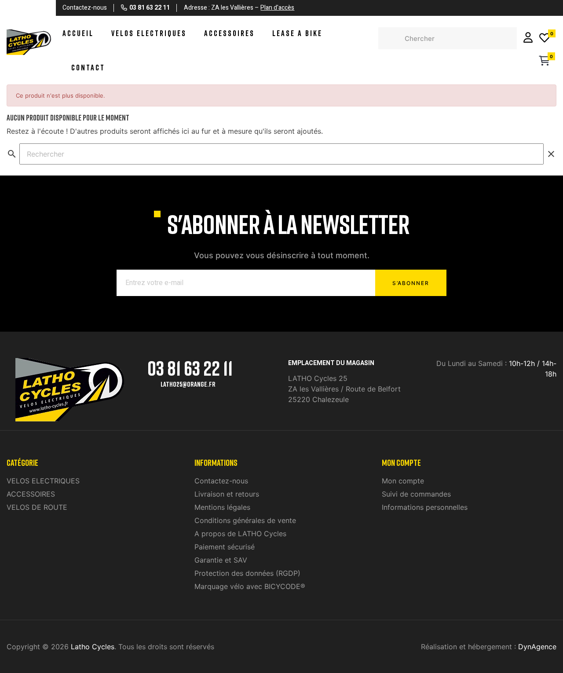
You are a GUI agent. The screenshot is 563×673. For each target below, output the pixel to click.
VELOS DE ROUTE (37, 507)
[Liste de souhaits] (544, 38)
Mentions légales (222, 507)
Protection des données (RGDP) (247, 573)
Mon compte (403, 480)
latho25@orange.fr (188, 384)
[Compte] (528, 38)
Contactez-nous (221, 480)
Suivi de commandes (416, 494)
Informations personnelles (425, 507)
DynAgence (537, 646)
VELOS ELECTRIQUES (43, 480)
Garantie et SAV (220, 560)
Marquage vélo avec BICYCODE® (249, 586)
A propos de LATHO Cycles (240, 533)
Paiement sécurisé (224, 546)
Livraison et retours (226, 494)
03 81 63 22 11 (190, 368)
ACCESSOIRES (31, 494)
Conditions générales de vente (245, 520)
